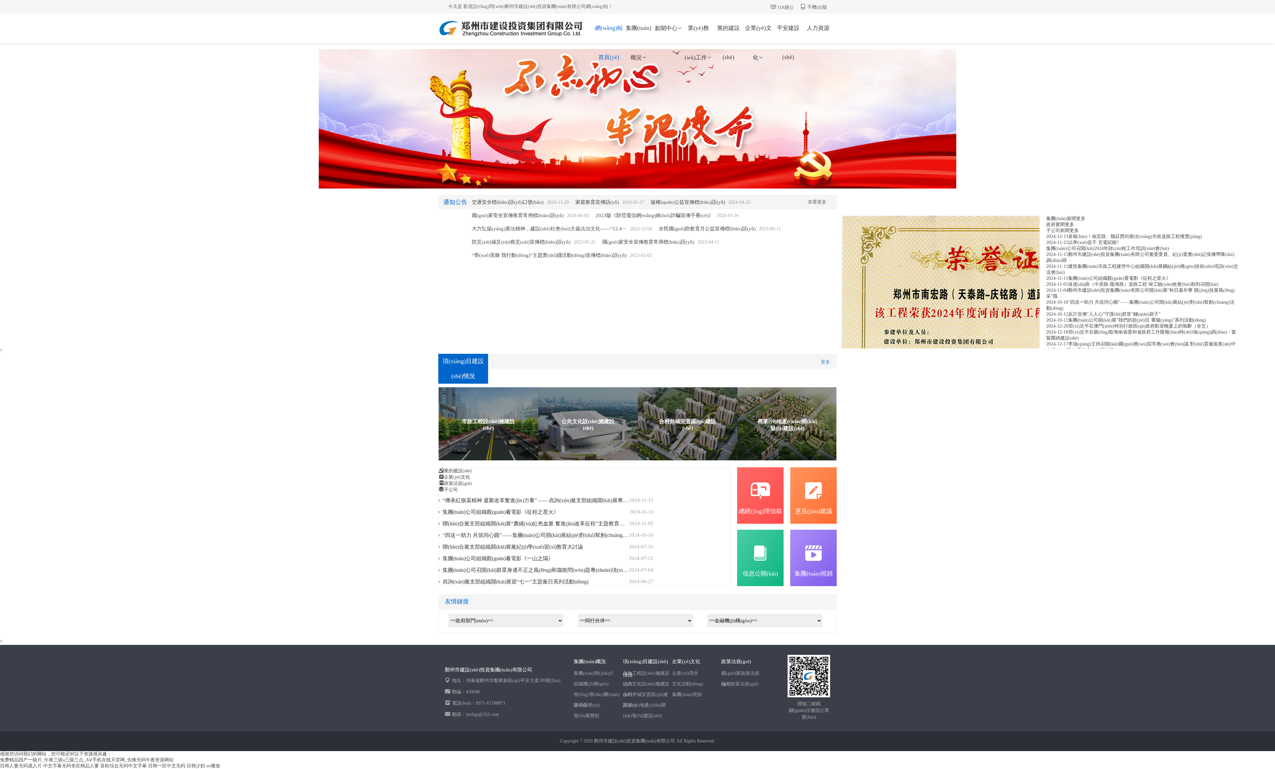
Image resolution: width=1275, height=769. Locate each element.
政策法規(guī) (458, 483)
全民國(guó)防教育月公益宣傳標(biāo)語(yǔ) (707, 228)
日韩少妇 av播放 (203, 765)
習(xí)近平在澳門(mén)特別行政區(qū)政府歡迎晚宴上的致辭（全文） (1139, 326)
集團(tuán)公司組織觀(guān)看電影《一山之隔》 (498, 558)
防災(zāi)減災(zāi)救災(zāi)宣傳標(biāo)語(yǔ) (521, 242)
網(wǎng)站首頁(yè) (609, 34)
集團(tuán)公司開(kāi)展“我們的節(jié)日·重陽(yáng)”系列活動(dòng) (1137, 320)
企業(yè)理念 (685, 673)
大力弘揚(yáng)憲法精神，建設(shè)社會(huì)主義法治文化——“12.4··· (549, 228)
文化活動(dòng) (687, 683)
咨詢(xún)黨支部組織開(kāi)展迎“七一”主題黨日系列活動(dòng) (515, 581)
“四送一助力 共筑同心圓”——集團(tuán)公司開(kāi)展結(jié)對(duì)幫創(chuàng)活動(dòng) (546, 535)
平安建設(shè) (788, 34)
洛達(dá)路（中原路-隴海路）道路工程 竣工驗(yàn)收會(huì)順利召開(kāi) (1143, 284)
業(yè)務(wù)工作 (697, 34)
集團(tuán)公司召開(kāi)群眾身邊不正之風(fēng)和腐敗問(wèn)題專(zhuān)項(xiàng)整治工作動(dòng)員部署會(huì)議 (576, 570)
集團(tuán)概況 (638, 34)
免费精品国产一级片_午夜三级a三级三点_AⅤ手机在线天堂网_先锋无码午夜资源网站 (87, 759)
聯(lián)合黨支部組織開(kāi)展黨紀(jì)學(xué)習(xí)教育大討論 (513, 547)
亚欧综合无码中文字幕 (123, 765)
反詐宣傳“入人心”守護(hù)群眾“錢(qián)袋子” (1114, 314)
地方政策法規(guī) (739, 683)
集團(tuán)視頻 (687, 694)
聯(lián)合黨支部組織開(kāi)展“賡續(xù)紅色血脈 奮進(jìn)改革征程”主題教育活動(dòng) (543, 523)
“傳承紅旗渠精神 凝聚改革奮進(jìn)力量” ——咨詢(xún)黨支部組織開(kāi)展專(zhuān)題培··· (548, 500)
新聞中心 (666, 28)
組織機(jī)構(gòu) (591, 683)
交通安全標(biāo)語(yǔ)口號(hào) (508, 202)
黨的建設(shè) (728, 34)
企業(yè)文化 (758, 34)
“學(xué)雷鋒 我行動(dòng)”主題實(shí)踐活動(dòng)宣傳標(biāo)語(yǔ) (549, 255)
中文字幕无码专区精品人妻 (71, 765)
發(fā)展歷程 (586, 715)
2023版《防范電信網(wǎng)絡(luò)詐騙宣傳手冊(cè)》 (655, 215)
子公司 (451, 489)
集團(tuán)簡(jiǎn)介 (594, 673)
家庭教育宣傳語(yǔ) (597, 202)
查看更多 (817, 201)
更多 (1080, 218)
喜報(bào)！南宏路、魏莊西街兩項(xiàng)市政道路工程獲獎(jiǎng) (1135, 236)
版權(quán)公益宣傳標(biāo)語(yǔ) (688, 202)
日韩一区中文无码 (166, 765)
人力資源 (818, 28)
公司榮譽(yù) (587, 705)
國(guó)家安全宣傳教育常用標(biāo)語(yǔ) (518, 215)
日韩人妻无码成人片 (21, 765)
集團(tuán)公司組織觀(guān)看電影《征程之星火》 (1119, 278)
